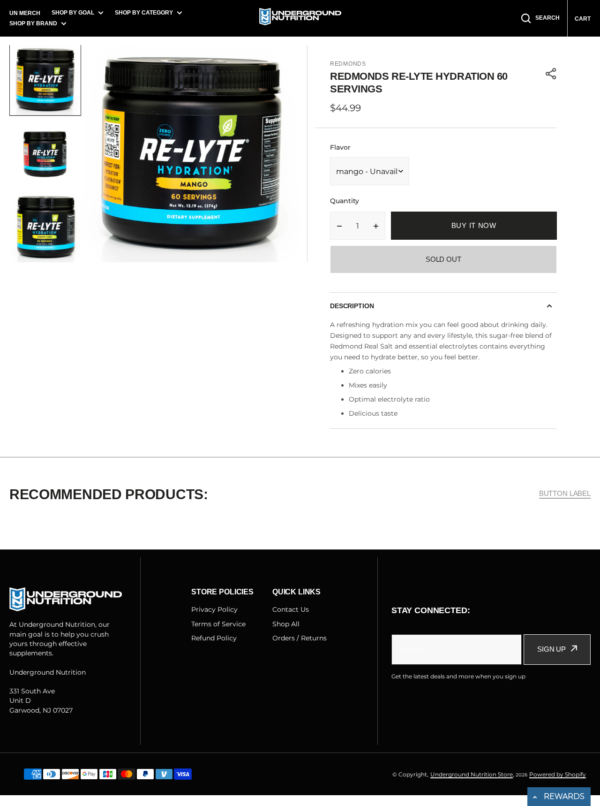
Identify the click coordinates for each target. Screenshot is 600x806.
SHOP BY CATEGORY (144, 12)
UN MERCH (24, 13)
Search (547, 18)
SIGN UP (551, 649)
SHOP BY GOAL (73, 12)
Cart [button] (583, 18)
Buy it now (473, 225)
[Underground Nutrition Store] (300, 18)
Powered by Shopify (557, 774)
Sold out (443, 259)
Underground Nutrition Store (471, 774)
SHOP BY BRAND (33, 23)
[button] (551, 73)
